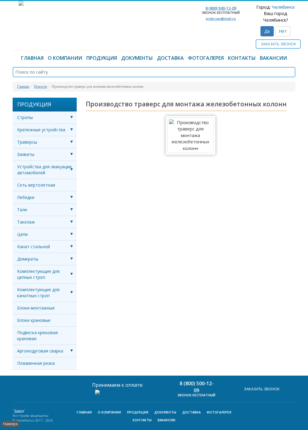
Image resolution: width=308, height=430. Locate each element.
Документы (137, 58)
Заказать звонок (278, 44)
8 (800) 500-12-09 (220, 8)
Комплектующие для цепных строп (38, 274)
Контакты (242, 58)
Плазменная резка (36, 363)
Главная (32, 58)
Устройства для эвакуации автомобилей (44, 169)
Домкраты (27, 259)
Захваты (25, 154)
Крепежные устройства (41, 130)
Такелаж (26, 222)
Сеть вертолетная (36, 185)
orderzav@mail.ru (221, 18)
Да (267, 31)
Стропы (25, 117)
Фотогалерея (206, 58)
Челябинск (283, 7)
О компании (65, 58)
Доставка (170, 58)
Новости (40, 86)
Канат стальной (33, 246)
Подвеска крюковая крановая (37, 335)
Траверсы (27, 142)
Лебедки (25, 197)
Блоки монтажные (36, 308)
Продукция (101, 58)
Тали (22, 209)
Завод (19, 410)
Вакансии (273, 58)
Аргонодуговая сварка (40, 351)
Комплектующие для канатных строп (38, 292)
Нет (283, 31)
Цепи (22, 234)
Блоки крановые (34, 320)
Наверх (10, 423)
